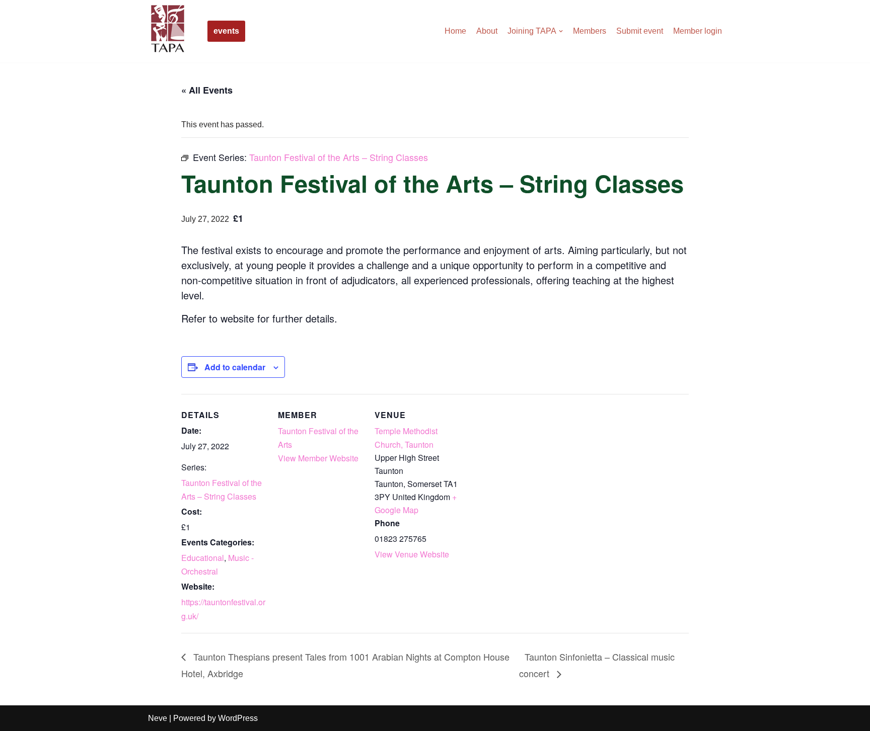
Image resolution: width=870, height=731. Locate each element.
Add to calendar (234, 367)
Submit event (639, 31)
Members (589, 31)
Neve (157, 718)
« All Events (207, 90)
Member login (697, 31)
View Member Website (318, 458)
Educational (202, 557)
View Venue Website (412, 554)
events (226, 31)
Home (455, 31)
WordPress (238, 718)
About (486, 31)
